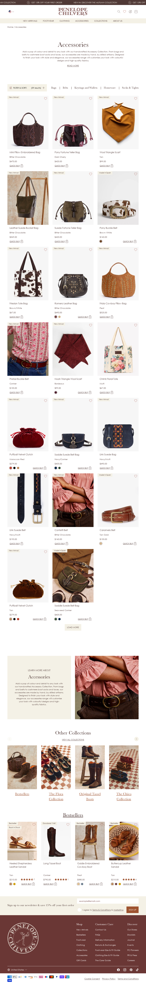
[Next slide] (136, 739)
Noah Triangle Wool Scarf (68, 379)
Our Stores (132, 929)
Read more (73, 65)
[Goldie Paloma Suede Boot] (82, 884)
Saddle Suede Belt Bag (67, 454)
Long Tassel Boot (52, 863)
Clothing (65, 21)
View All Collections (73, 739)
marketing (118, 910)
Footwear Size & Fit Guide (107, 950)
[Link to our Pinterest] (131, 969)
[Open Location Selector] (11, 11)
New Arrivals (82, 929)
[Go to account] (130, 11)
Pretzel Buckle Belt (19, 379)
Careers (131, 960)
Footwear (48, 21)
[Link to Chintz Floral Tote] (118, 349)
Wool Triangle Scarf (110, 152)
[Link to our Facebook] (118, 969)
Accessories (82, 21)
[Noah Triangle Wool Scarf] (56, 392)
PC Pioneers (133, 950)
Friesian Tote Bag (19, 303)
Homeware (110, 87)
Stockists (131, 935)
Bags (53, 87)
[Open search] (118, 11)
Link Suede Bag (108, 454)
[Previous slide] (9, 739)
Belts (65, 87)
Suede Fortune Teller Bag (68, 228)
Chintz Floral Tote (109, 379)
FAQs (97, 935)
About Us (117, 21)
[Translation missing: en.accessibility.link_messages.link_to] (23, 938)
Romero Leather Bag (66, 303)
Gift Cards (81, 960)
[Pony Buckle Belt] (101, 241)
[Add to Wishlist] (45, 98)
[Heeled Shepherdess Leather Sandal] (11, 884)
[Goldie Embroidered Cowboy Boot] (78, 884)
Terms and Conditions (128, 978)
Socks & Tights (130, 87)
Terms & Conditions (101, 910)
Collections (100, 21)
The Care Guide (103, 960)
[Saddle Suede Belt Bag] (56, 468)
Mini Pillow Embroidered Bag (25, 152)
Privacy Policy (108, 978)
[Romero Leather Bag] (56, 317)
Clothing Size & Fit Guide (107, 955)
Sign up (132, 909)
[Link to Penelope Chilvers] (73, 11)
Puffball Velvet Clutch (21, 454)
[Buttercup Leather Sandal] (112, 884)
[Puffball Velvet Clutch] (11, 468)
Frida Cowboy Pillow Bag (113, 303)
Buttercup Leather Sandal (121, 865)
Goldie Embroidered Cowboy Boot (88, 865)
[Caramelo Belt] (101, 543)
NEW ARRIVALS (30, 21)
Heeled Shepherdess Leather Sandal (21, 865)
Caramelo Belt (107, 530)
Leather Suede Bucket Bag (24, 228)
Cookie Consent (92, 978)
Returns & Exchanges (105, 945)
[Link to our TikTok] (137, 969)
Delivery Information (105, 940)
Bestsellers (73, 815)
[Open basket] (136, 11)
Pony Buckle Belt (108, 228)
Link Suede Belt (18, 530)
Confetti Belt (61, 530)
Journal (131, 940)
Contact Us (100, 929)
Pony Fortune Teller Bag (67, 152)
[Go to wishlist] (124, 11)
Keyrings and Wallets (85, 87)
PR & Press (132, 955)
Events (130, 945)
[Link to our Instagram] (124, 969)
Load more (74, 628)
